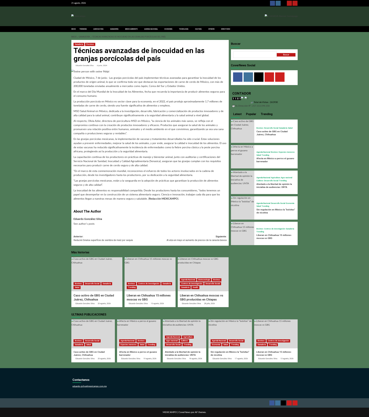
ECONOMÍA (168, 29)
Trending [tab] (266, 114)
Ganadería (79, 44)
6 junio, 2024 (102, 65)
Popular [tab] (250, 114)
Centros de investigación (148, 284)
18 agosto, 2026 (195, 359)
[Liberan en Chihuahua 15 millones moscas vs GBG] (150, 274)
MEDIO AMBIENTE (131, 29)
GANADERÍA (114, 29)
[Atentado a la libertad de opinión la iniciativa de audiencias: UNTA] (242, 178)
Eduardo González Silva (85, 65)
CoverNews (184, 412)
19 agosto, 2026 (149, 359)
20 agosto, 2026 (104, 304)
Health (195, 287)
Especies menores (287, 152)
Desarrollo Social (92, 284)
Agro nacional (286, 178)
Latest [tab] (237, 114)
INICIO (73, 29)
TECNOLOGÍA (183, 29)
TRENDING (83, 29)
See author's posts (84, 224)
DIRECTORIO (225, 29)
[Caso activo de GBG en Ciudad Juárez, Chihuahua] (96, 274)
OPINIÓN (211, 29)
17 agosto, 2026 (241, 359)
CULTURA (198, 29)
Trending (131, 287)
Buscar (236, 43)
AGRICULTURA (98, 29)
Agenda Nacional (188, 280)
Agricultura (275, 178)
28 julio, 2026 (209, 304)
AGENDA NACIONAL (151, 29)
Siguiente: (197, 238)
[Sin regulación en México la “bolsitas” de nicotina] (242, 201)
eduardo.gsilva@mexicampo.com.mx (90, 386)
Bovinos (78, 284)
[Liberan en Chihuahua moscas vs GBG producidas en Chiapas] (203, 274)
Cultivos (259, 181)
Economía (290, 203)
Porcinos (90, 44)
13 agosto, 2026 (157, 304)
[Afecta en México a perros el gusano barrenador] (242, 150)
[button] (296, 29)
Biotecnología (204, 280)
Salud (77, 287)
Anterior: (103, 238)
